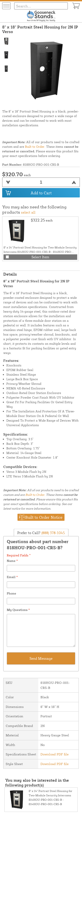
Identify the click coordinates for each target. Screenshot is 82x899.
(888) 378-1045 (52, 532)
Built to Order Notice (43, 517)
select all (28, 212)
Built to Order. (35, 146)
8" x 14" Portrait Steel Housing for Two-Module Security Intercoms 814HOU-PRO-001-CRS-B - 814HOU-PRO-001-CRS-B (40, 252)
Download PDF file (54, 754)
